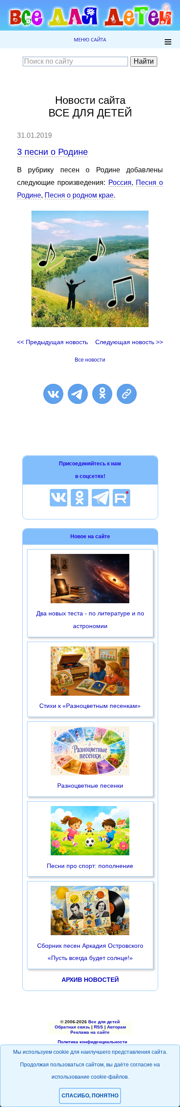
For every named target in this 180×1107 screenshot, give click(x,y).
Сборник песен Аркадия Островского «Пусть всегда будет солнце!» (90, 952)
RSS (98, 1027)
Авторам (116, 1027)
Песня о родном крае (79, 195)
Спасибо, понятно (90, 1096)
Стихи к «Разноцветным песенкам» (90, 705)
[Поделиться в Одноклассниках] (102, 394)
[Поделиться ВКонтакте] (53, 394)
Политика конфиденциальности (92, 1041)
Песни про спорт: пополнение (90, 865)
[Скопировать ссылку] (127, 394)
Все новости (90, 360)
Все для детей (104, 1021)
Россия (120, 182)
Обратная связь (72, 1027)
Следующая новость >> (129, 341)
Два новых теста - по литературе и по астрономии (90, 619)
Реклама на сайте (90, 1032)
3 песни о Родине (52, 152)
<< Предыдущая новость (52, 341)
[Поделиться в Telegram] (78, 394)
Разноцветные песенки (90, 785)
